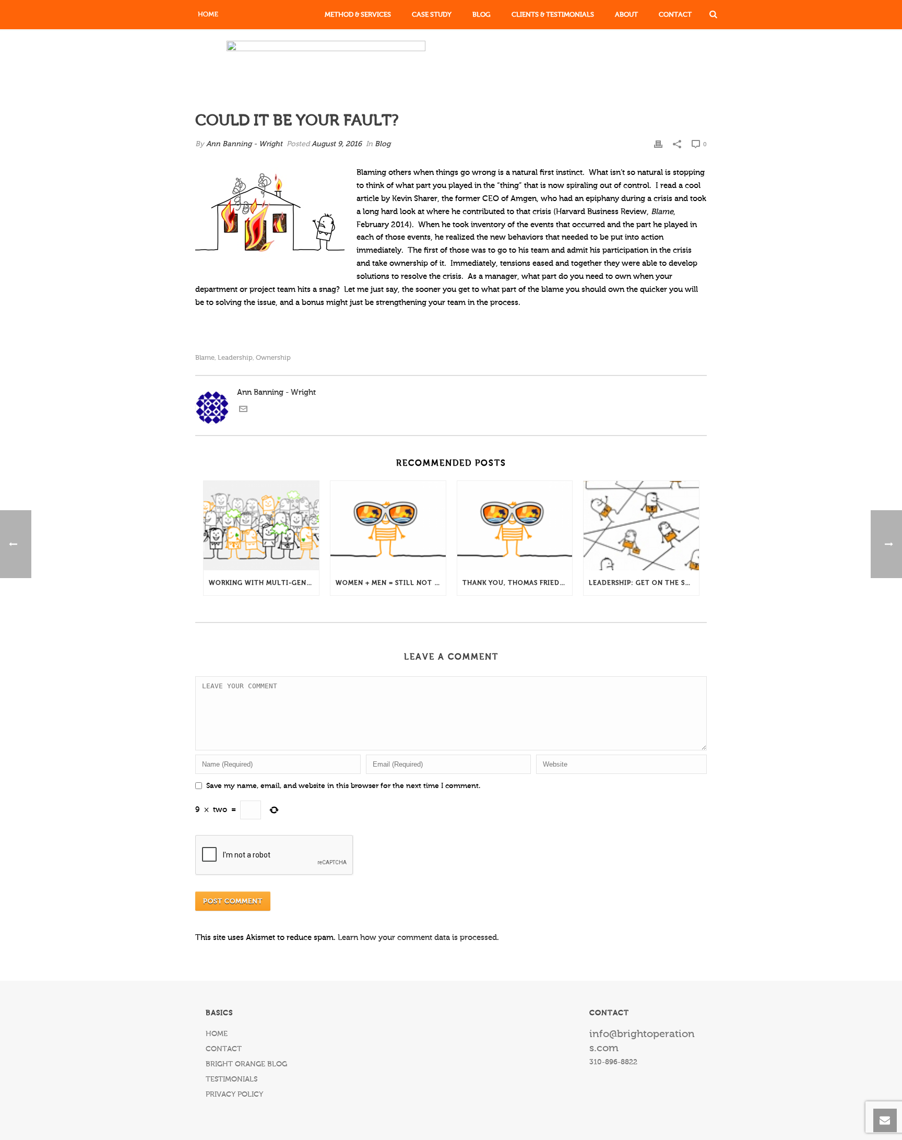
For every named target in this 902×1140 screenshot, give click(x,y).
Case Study (432, 14)
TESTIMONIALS (231, 1079)
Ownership (273, 357)
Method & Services (358, 14)
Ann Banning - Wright (244, 144)
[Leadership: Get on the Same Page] (641, 526)
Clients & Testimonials (553, 14)
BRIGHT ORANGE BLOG (246, 1064)
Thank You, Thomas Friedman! (517, 582)
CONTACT (224, 1049)
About (626, 14)
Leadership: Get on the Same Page (644, 582)
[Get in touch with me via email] (243, 410)
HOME (217, 1034)
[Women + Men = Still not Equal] (388, 526)
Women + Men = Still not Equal (391, 582)
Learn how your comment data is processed (417, 937)
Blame (205, 357)
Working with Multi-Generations (264, 582)
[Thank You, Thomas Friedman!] (515, 526)
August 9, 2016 (337, 144)
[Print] (658, 144)
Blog (481, 14)
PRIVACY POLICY (234, 1094)
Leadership (235, 357)
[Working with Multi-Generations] (261, 526)
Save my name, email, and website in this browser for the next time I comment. (343, 786)
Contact (675, 14)
